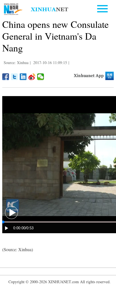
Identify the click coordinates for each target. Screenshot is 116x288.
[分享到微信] (40, 76)
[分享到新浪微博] (31, 76)
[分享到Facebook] (5, 76)
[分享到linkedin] (23, 76)
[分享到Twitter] (14, 76)
